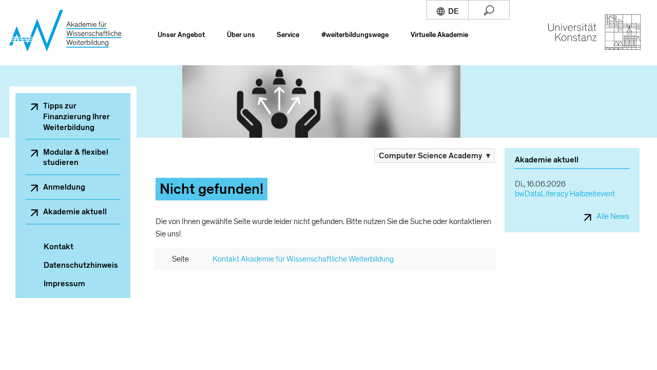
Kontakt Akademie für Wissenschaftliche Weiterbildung (303, 259)
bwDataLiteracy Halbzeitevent (565, 194)
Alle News (612, 216)
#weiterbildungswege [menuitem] (355, 35)
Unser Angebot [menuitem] (181, 35)
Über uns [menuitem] (241, 35)
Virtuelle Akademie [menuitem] (439, 35)
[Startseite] (70, 38)
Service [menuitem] (288, 35)
